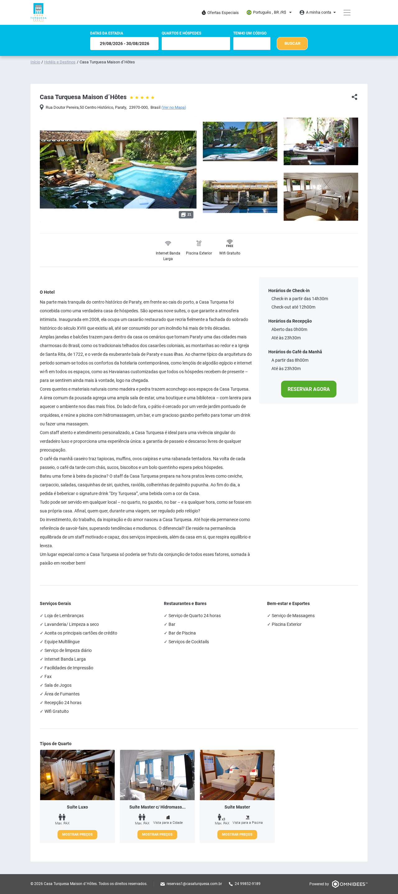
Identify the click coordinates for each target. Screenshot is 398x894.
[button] (114, 214)
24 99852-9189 (248, 884)
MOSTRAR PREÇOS (77, 834)
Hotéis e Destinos (60, 62)
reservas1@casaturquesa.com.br (194, 884)
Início (35, 62)
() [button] (173, 107)
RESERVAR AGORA (309, 389)
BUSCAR (292, 43)
